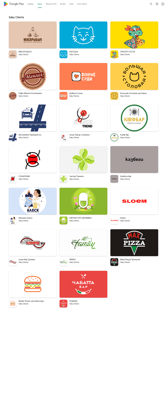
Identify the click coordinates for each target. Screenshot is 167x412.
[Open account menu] (163, 4)
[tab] (31, 4)
